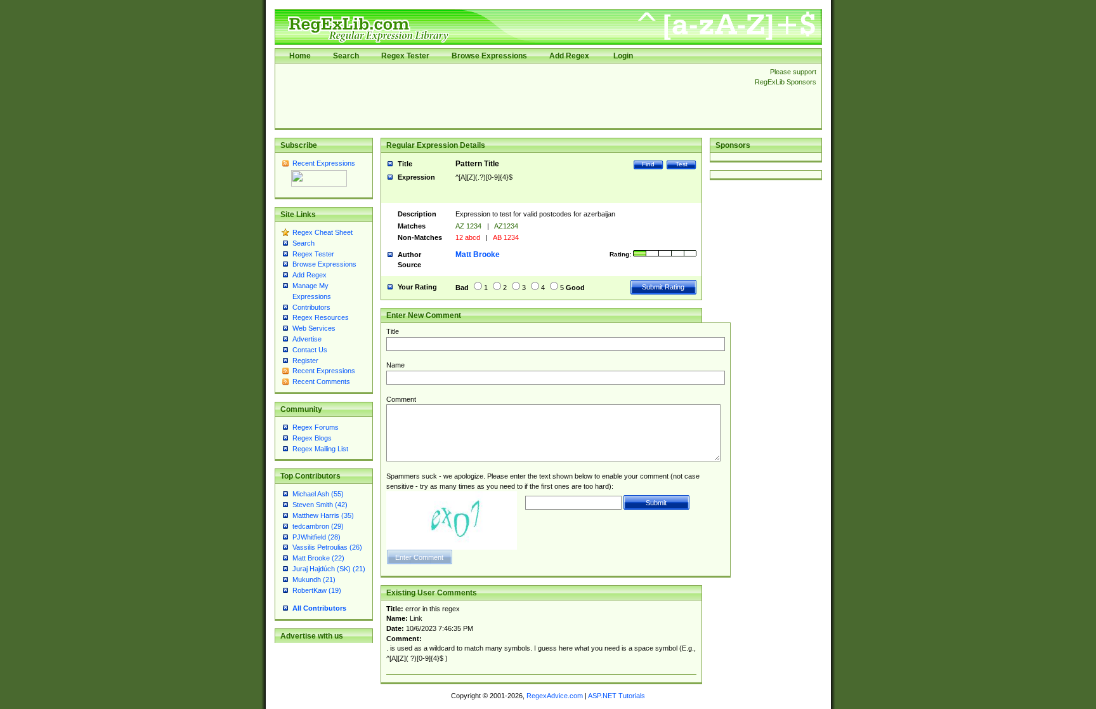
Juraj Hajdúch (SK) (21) (328, 569)
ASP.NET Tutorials (616, 695)
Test (681, 164)
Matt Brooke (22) (318, 558)
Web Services (314, 328)
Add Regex (569, 55)
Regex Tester (405, 55)
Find (648, 164)
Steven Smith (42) (320, 504)
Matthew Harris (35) (323, 515)
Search (346, 55)
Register (305, 360)
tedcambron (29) (318, 526)
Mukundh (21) (314, 579)
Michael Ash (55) (318, 494)
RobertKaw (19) (316, 590)
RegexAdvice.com (554, 695)
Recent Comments (321, 381)
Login (623, 55)
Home (300, 55)
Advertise (307, 339)
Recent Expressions (323, 163)
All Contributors (319, 608)
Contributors (311, 307)
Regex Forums (315, 427)
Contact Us (309, 350)
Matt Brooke (477, 254)
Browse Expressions (489, 55)
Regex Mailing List (320, 449)
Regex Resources (320, 317)
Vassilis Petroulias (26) (327, 547)
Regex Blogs (312, 438)
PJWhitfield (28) (316, 537)
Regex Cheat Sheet (322, 232)
